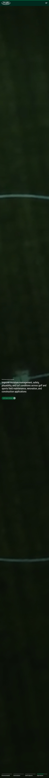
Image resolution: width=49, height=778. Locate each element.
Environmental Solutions (8, 395)
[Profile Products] (6, 3)
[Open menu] (46, 3)
